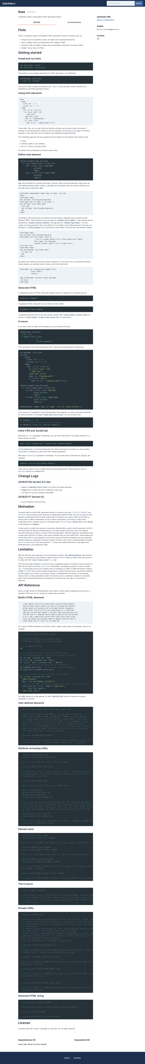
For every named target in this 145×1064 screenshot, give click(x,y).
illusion (62, 558)
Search (138, 3)
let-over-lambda (40, 1044)
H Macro (54, 86)
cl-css (30, 436)
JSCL (20, 569)
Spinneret (21, 515)
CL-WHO (74, 512)
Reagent (33, 542)
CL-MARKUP (83, 512)
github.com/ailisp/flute (105, 20)
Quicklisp (77, 1058)
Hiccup (23, 542)
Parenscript (32, 455)
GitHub (67, 1058)
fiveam (30, 1044)
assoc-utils (22, 1044)
